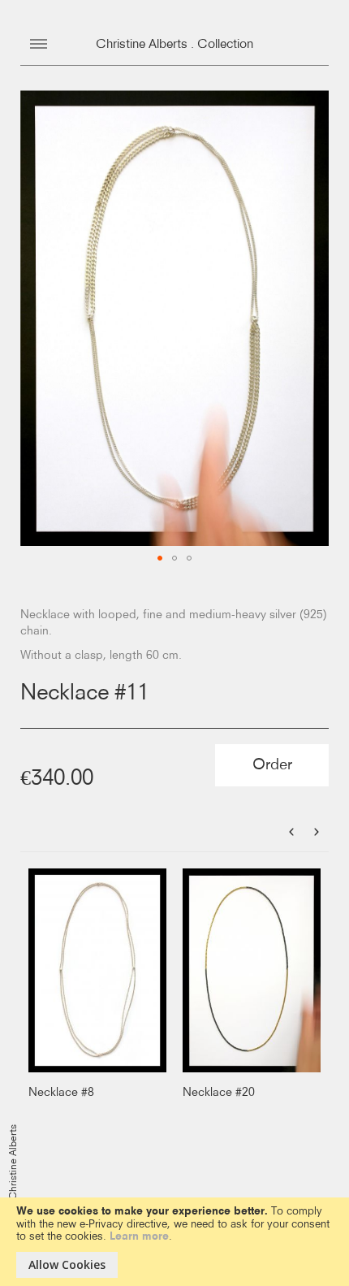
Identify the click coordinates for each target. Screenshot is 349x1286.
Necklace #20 (219, 1092)
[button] (160, 558)
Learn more (139, 1237)
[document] (174, 1242)
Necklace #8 (61, 1092)
